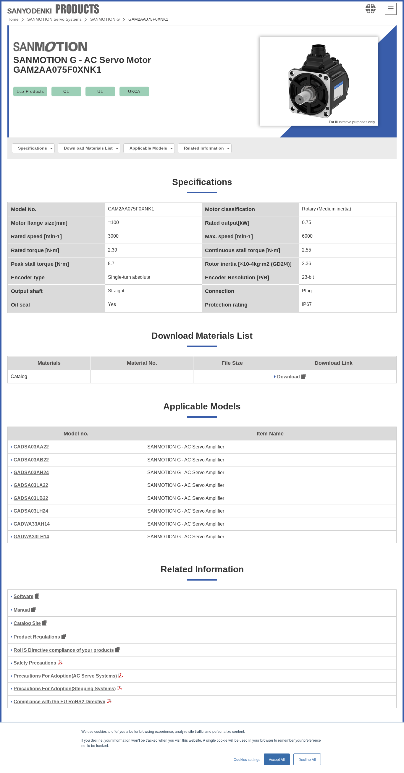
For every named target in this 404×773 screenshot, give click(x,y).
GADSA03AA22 (31, 446)
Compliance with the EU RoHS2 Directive (59, 701)
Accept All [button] (277, 759)
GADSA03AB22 (31, 459)
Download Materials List (88, 148)
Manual (22, 609)
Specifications (32, 148)
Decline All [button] (307, 759)
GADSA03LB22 (31, 498)
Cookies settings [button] (247, 759)
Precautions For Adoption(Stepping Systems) (65, 688)
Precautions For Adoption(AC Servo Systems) (65, 675)
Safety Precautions (35, 662)
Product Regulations (37, 636)
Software (23, 596)
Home (13, 19)
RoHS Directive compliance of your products (64, 650)
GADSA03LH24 (31, 510)
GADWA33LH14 (31, 536)
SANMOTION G (105, 19)
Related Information (204, 148)
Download (288, 376)
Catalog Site (27, 623)
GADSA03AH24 (31, 472)
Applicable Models (148, 148)
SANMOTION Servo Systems (54, 19)
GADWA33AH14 (32, 523)
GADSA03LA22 (31, 485)
